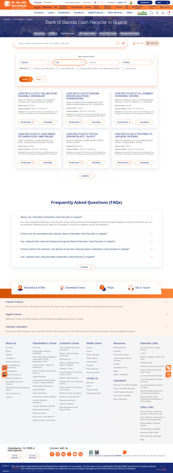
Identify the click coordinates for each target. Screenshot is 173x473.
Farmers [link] (119, 7)
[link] (142, 12)
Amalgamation (11, 371)
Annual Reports (39, 390)
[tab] (86, 302)
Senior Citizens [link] (97, 7)
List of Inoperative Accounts (151, 376)
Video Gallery (91, 362)
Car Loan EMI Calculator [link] (77, 331)
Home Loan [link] (23, 306)
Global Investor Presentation (44, 420)
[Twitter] (69, 454)
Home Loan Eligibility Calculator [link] (122, 331)
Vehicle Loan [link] (48, 306)
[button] (151, 13)
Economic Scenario (121, 355)
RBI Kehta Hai (65, 359)
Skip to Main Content (72, 3)
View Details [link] (47, 122)
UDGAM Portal (146, 363)
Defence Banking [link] (107, 7)
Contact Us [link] (154, 7)
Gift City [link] (127, 7)
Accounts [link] (38, 13)
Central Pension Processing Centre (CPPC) (71, 373)
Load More (85, 176)
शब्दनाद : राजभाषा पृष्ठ (120, 375)
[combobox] (168, 368)
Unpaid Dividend (39, 377)
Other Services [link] (115, 13)
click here (16, 469)
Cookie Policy (8, 466)
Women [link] (88, 7)
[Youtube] (75, 454)
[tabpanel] (86, 307)
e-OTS (143, 353)
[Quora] (80, 454)
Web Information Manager (150, 436)
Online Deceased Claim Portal (152, 366)
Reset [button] (38, 79)
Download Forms (120, 368)
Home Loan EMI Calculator (124, 388)
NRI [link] (55, 7)
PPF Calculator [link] (60, 331)
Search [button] (24, 79)
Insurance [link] (78, 13)
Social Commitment (13, 378)
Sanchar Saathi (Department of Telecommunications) (151, 392)
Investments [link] (64, 13)
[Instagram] (57, 454)
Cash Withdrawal (67, 68)
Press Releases (92, 369)
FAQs (115, 371)
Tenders (116, 364)
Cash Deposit (131, 68)
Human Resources (13, 393)
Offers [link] (129, 13)
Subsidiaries (144, 2)
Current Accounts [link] (116, 306)
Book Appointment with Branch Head (69, 408)
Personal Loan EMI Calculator (125, 385)
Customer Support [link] (139, 7)
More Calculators (120, 399)
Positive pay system (67, 400)
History (8, 351)
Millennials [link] (47, 7)
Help (142, 440)
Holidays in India (66, 369)
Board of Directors (13, 362)
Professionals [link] (77, 7)
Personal (7, 19)
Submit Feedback (67, 404)
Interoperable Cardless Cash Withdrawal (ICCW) (99, 68)
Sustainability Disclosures (43, 386)
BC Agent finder (87, 34)
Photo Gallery (91, 358)
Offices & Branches (13, 375)
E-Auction (117, 351)
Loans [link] (51, 13)
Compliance (10, 358)
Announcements (93, 372)
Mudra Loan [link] (60, 306)
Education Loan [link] (36, 306)
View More (84, 267)
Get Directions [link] (26, 122)
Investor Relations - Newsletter (40, 401)
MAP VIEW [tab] (140, 43)
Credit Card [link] (20, 319)
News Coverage (92, 355)
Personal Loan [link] (11, 306)
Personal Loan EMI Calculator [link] (18, 331)
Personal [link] (38, 2)
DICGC (119, 456)
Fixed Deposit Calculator (123, 392)
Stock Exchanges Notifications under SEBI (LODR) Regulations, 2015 (45, 359)
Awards (89, 348)
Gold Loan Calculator (121, 396)
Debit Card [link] (10, 319)
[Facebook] (52, 454)
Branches (39, 34)
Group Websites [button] (14, 457)
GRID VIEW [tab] (154, 43)
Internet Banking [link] (46, 319)
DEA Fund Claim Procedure (71, 393)
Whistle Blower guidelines (150, 429)
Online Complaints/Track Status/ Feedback (69, 364)
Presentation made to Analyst (44, 397)
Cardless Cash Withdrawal (43, 68)
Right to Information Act (69, 378)
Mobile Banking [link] (32, 319)
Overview (9, 348)
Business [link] (48, 2)
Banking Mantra (119, 348)
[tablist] (86, 315)
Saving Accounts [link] (72, 306)
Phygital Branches (129, 34)
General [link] (37, 7)
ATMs (52, 34)
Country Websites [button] (32, 457)
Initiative (9, 355)
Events (89, 351)
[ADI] (4, 374)
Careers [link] (167, 7)
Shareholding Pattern (41, 410)
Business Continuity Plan (69, 397)
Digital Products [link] (95, 13)
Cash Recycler (19, 19)
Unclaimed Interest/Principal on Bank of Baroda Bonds (44, 381)
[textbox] (64, 43)
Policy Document (39, 413)
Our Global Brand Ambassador (13, 366)
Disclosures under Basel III (43, 417)
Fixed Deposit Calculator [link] (98, 331)
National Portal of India (149, 432)
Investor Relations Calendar (44, 406)
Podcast (89, 365)
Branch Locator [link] (77, 319)
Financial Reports (40, 393)
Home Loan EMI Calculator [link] (42, 331)
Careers (9, 397)
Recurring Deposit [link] (100, 306)
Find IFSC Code (108, 34)
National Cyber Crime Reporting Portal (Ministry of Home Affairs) (151, 399)
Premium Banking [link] (63, 7)
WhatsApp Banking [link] (62, 319)
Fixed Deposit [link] (86, 306)
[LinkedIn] (63, 454)
